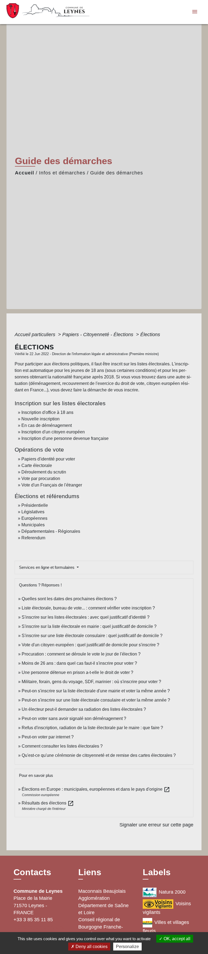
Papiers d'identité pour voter (48, 459)
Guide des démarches (116, 173)
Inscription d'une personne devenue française (65, 438)
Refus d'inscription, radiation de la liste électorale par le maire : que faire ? (92, 727)
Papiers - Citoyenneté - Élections (98, 334)
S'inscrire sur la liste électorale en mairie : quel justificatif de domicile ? (89, 626)
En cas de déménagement (46, 425)
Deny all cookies (91, 946)
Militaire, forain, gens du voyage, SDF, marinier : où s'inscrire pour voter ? (91, 681)
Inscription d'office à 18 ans (47, 412)
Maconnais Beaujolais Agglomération (102, 894)
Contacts (32, 872)
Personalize (127, 946)
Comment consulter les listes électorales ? (62, 746)
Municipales (33, 525)
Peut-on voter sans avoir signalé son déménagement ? (74, 718)
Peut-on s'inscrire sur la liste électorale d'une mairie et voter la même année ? (96, 691)
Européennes (34, 518)
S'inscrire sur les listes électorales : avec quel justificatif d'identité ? (86, 617)
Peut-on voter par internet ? (48, 737)
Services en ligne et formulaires (47, 567)
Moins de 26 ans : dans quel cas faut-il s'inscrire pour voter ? (79, 663)
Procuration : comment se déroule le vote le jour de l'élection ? (81, 654)
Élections (150, 334)
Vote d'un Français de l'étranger (51, 485)
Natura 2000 (172, 892)
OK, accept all (176, 938)
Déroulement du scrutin (43, 472)
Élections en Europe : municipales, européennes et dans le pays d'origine (96, 789)
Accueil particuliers (36, 334)
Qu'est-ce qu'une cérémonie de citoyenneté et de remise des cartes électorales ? (99, 755)
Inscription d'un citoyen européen (53, 432)
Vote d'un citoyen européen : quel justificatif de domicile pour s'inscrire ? (90, 645)
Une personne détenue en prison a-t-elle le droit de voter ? (77, 672)
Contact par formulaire (39, 927)
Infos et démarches (62, 173)
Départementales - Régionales (50, 531)
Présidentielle (34, 505)
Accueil (24, 173)
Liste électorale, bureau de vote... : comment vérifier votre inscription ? (88, 608)
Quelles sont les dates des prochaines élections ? (69, 598)
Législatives (32, 512)
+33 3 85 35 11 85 (33, 919)
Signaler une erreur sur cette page (156, 825)
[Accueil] (40, 12)
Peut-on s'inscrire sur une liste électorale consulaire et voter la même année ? (96, 700)
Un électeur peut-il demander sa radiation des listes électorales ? (84, 709)
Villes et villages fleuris (166, 927)
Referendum (33, 538)
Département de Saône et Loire (103, 909)
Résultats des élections (48, 803)
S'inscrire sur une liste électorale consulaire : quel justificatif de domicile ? (92, 635)
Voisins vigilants (167, 908)
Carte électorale (36, 465)
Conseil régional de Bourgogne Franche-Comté (100, 927)
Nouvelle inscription (40, 419)
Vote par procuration (40, 478)
